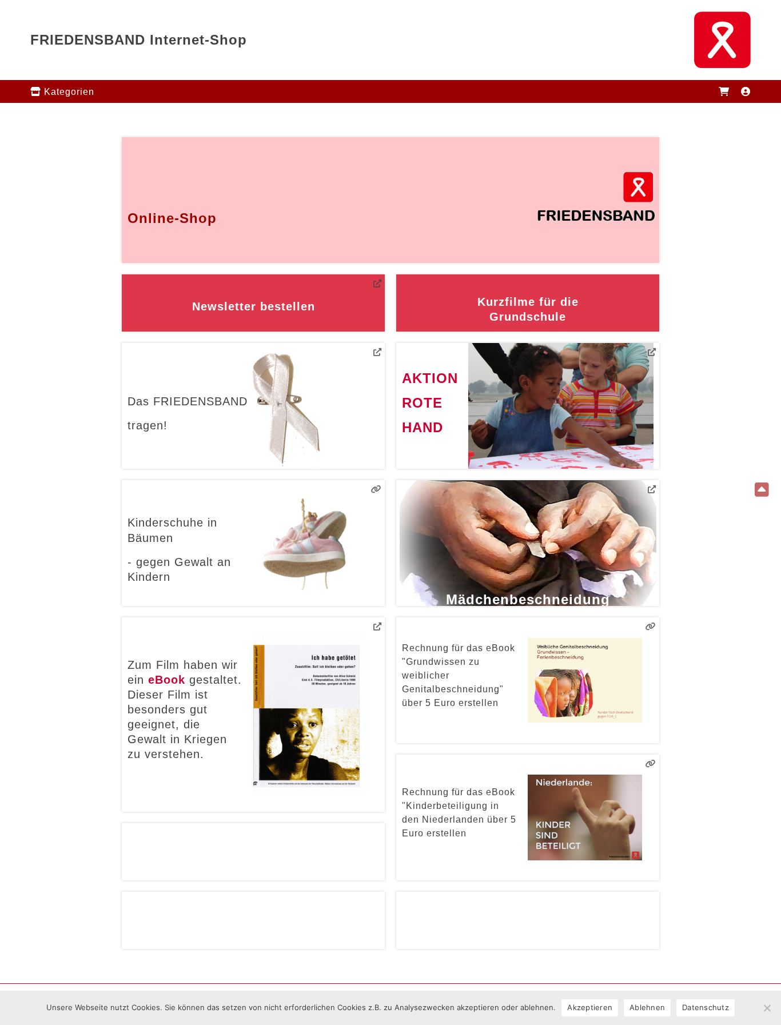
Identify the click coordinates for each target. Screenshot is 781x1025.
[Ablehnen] (766, 1008)
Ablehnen (647, 1007)
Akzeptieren (589, 1007)
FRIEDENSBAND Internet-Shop (138, 39)
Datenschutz (705, 1007)
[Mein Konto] (746, 91)
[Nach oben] (762, 490)
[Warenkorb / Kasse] (724, 91)
